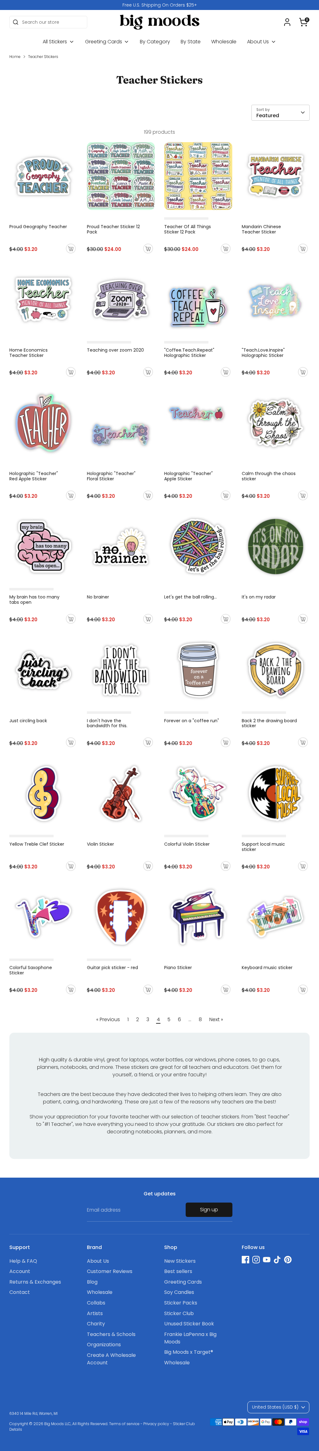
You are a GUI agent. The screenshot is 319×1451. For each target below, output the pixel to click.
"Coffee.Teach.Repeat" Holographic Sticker (189, 352)
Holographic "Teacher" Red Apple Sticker (33, 476)
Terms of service (124, 1423)
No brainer (98, 597)
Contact (19, 1292)
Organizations (104, 1344)
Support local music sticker (263, 847)
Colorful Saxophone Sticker (30, 970)
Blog (92, 1281)
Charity (96, 1323)
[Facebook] (245, 1259)
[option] (159, 5)
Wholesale (223, 41)
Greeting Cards (104, 41)
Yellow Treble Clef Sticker (36, 844)
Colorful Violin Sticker (187, 844)
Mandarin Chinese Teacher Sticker (261, 229)
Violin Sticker (100, 844)
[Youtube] (266, 1259)
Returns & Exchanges (35, 1281)
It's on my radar (259, 597)
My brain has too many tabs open (34, 599)
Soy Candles (179, 1292)
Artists (95, 1313)
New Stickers (180, 1261)
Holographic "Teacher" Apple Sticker (188, 476)
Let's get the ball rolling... (190, 597)
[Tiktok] (277, 1259)
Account (19, 1271)
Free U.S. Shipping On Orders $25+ (159, 5)
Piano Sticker (178, 967)
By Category (155, 41)
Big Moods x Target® (188, 1352)
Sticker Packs (180, 1302)
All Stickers (55, 41)
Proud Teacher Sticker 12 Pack (113, 229)
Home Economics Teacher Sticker (28, 352)
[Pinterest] (288, 1259)
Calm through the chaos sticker (269, 476)
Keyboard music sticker (267, 967)
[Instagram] (256, 1259)
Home (15, 56)
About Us (258, 41)
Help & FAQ (23, 1261)
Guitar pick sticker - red (112, 967)
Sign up (209, 1209)
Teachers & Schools (111, 1334)
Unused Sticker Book (189, 1323)
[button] (303, 22)
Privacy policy (156, 1423)
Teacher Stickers (43, 56)
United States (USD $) (275, 1407)
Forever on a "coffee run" (191, 721)
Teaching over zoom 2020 (115, 350)
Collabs (96, 1302)
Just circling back (28, 721)
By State (191, 41)
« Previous (108, 1019)
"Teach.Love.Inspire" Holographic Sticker (263, 352)
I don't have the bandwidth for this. (107, 723)
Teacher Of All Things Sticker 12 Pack (187, 229)
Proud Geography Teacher (38, 226)
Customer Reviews (109, 1271)
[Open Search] (15, 22)
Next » (216, 1019)
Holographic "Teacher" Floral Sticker (111, 476)
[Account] (287, 22)
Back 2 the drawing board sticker (269, 723)
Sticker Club (179, 1313)
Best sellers (178, 1271)
